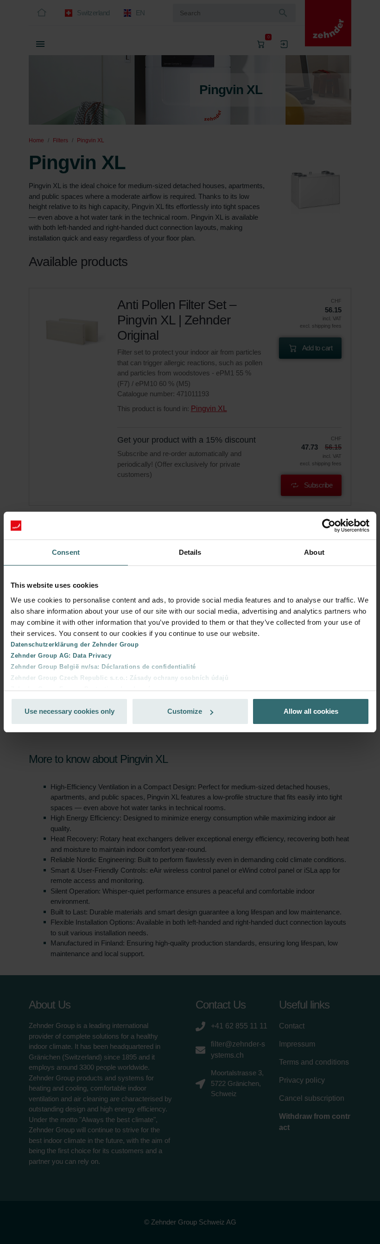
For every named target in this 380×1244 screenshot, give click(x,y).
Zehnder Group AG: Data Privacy (61, 655)
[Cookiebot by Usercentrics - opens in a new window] (328, 526)
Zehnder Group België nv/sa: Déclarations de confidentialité (103, 666)
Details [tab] (190, 552)
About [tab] (314, 552)
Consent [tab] (66, 552)
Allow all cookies (311, 711)
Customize (184, 711)
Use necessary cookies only (69, 711)
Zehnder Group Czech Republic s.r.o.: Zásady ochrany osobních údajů (119, 677)
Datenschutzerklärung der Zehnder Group (75, 644)
